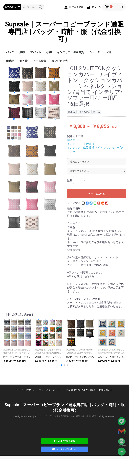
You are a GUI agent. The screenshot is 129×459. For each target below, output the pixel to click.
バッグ (10, 52)
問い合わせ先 (60, 61)
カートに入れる (96, 193)
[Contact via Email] (122, 431)
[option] (34, 92)
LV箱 (108, 52)
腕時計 (10, 61)
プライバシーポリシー (50, 390)
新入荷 (23, 61)
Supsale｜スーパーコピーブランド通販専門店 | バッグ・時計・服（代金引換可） (64, 32)
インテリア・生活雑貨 (70, 52)
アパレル (35, 52)
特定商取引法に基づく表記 (81, 390)
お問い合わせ (106, 390)
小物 (49, 52)
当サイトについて (25, 390)
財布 (22, 52)
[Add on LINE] (122, 421)
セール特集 (39, 61)
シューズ (94, 52)
